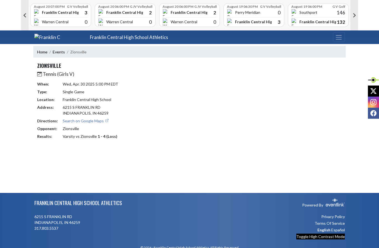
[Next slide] (354, 15)
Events (59, 52)
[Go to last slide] (25, 15)
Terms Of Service (330, 223)
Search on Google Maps (84, 120)
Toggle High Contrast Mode (320, 236)
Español (338, 230)
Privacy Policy (333, 216)
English (323, 230)
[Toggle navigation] (339, 37)
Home (42, 52)
